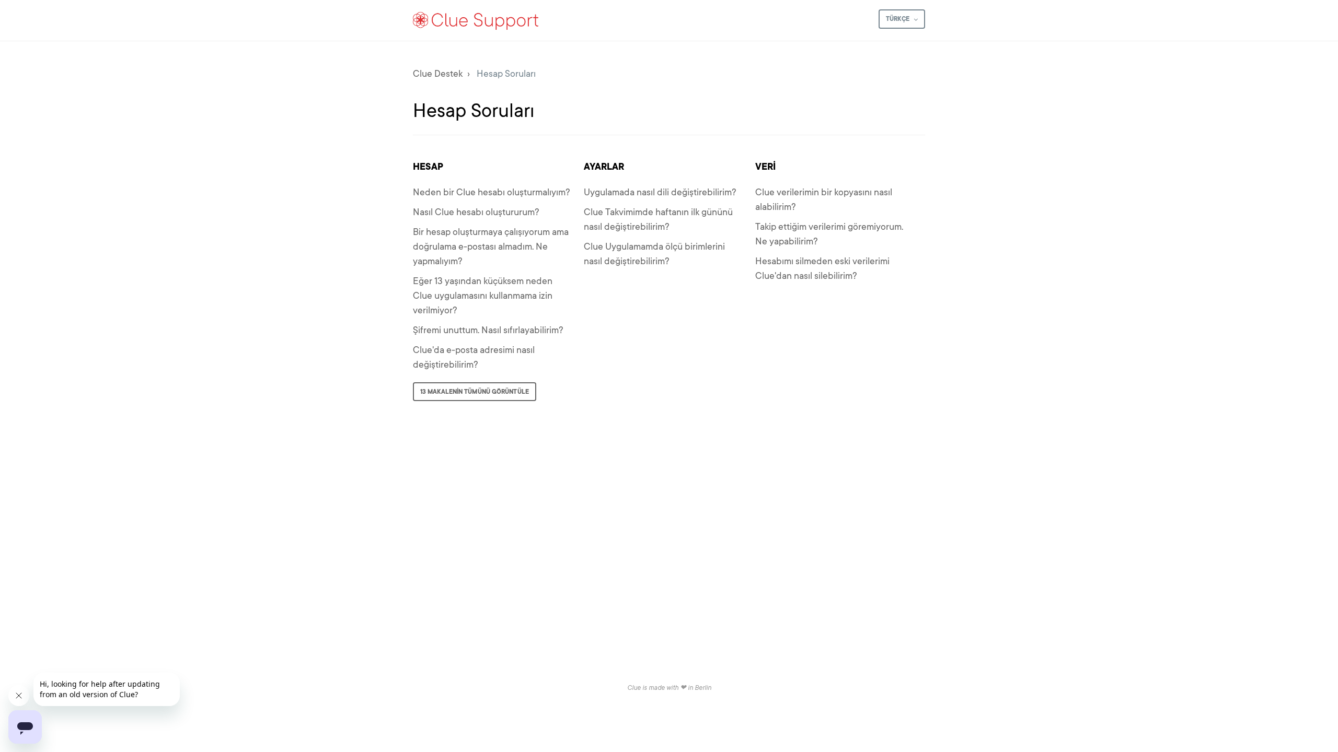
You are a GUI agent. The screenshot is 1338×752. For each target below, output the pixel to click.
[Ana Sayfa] (476, 20)
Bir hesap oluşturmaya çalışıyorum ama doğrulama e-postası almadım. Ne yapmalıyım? (491, 246)
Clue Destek (438, 73)
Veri (765, 166)
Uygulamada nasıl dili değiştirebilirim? (660, 192)
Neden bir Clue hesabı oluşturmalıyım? (491, 192)
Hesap (428, 166)
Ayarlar (604, 166)
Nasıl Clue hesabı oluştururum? (476, 212)
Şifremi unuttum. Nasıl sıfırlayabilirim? (488, 330)
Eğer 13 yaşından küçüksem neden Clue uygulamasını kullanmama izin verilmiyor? (482, 295)
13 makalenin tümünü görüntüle (474, 391)
